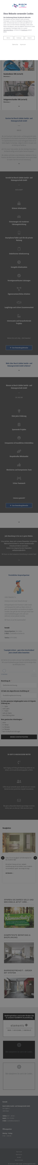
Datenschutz (15, 44)
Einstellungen (19, 38)
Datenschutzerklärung (8, 30)
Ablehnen (8, 38)
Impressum (23, 44)
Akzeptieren (30, 38)
